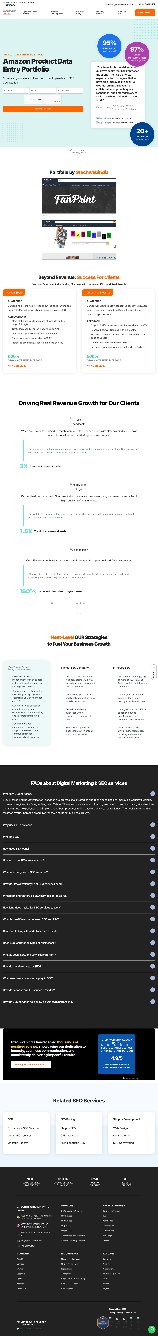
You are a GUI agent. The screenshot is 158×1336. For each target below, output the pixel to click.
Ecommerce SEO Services (23, 1128)
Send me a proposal (43, 109)
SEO (10, 1119)
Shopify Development (126, 1119)
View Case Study (17, 365)
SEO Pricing (68, 1119)
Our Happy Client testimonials (29, 1064)
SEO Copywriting (123, 1142)
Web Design (120, 1128)
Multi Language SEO (73, 1142)
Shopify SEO (68, 1128)
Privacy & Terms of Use (126, 1313)
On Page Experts (18, 1142)
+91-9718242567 (147, 4)
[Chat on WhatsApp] (152, 1330)
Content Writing (122, 1135)
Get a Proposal (145, 12)
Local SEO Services (19, 1135)
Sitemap (112, 1313)
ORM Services (69, 1135)
